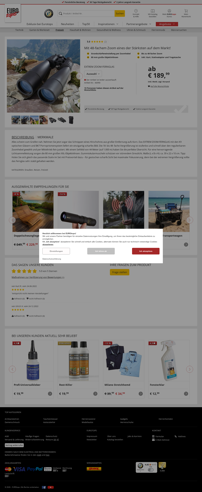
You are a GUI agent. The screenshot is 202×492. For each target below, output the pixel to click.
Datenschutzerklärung (51, 259)
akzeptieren (47, 244)
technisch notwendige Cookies (144, 242)
